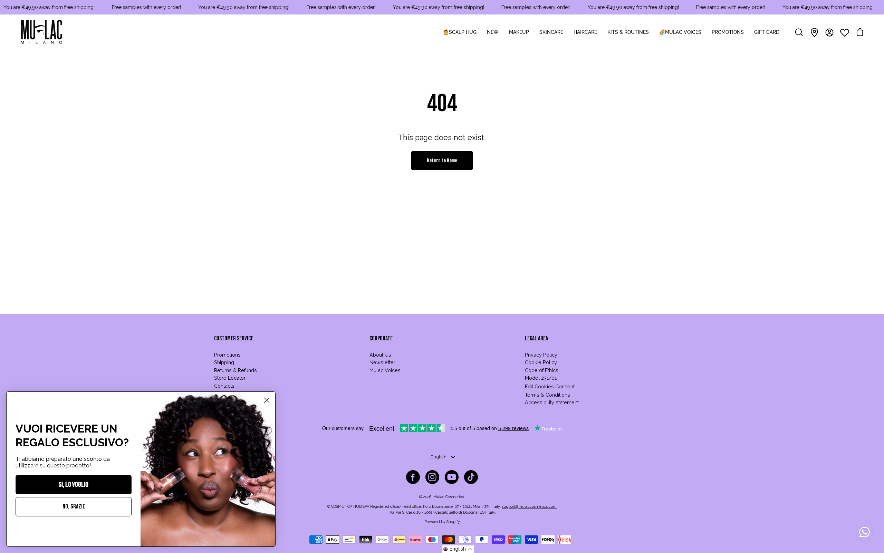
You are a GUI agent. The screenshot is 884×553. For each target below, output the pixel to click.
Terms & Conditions (547, 395)
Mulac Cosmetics (448, 497)
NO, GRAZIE (74, 506)
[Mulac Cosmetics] (41, 32)
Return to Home (442, 160)
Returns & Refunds (235, 370)
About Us (380, 355)
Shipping (224, 362)
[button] (458, 549)
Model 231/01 (541, 378)
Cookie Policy (541, 362)
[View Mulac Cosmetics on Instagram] (432, 477)
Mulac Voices (385, 370)
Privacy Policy (541, 355)
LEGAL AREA (536, 338)
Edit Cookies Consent (550, 386)
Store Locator (230, 378)
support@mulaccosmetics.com (529, 506)
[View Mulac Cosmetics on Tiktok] (471, 477)
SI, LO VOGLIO (73, 485)
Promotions (227, 355)
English (438, 456)
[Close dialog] (267, 400)
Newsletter (382, 362)
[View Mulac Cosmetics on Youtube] (452, 477)
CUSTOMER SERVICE (233, 338)
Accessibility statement (552, 402)
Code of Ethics (541, 370)
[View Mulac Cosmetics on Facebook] (413, 477)
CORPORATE (381, 338)
